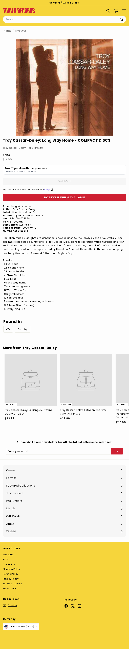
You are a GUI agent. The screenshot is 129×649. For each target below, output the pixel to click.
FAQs (6, 559)
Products (20, 30)
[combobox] (64, 19)
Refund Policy (10, 573)
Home (7, 30)
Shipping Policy (11, 569)
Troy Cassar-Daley (14, 148)
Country (23, 329)
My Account (9, 588)
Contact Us (9, 564)
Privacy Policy (10, 578)
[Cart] (116, 11)
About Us (8, 554)
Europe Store (70, 2)
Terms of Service (12, 583)
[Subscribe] (117, 451)
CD (8, 329)
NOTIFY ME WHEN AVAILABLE (64, 197)
